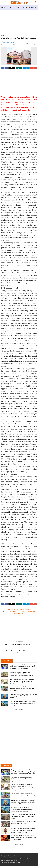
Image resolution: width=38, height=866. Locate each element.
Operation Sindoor (29, 7)
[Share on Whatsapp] (19, 68)
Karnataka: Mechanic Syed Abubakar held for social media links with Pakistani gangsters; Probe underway (23, 831)
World (17, 7)
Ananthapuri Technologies (14, 862)
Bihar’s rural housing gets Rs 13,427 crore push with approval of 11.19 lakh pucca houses (23, 816)
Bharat (10, 7)
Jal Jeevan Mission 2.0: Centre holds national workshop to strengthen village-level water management (23, 688)
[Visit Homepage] (19, 2)
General (7, 35)
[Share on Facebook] (4, 68)
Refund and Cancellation (7, 858)
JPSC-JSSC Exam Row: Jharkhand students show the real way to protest (23, 823)
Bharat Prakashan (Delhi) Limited (9, 860)
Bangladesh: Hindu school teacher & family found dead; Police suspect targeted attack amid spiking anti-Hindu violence (23, 667)
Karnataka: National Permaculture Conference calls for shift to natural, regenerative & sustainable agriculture (21, 674)
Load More (19, 709)
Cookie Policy (17, 856)
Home (3, 7)
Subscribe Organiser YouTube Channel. (19, 609)
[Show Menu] (2, 2)
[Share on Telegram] (26, 68)
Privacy (3, 856)
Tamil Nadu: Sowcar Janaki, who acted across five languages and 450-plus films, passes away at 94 (23, 696)
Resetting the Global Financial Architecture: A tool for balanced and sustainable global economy (23, 703)
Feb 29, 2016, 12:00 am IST (10, 44)
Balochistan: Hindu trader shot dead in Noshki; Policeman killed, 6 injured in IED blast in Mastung (23, 838)
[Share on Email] (33, 68)
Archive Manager (9, 43)
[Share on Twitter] (11, 68)
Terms (9, 856)
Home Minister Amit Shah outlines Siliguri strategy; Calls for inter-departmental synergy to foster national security (22, 681)
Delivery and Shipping (22, 858)
